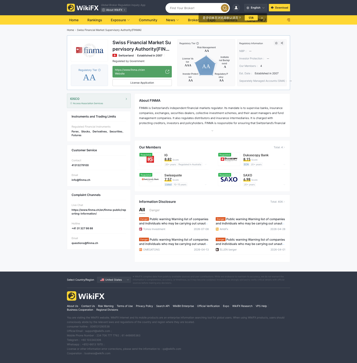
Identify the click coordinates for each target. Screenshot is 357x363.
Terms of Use (125, 305)
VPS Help (261, 305)
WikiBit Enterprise (183, 305)
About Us (72, 305)
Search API (163, 305)
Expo (226, 305)
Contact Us (88, 305)
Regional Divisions (107, 309)
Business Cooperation (80, 309)
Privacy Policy (144, 305)
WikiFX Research (242, 305)
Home (70, 29)
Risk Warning (106, 305)
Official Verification (208, 305)
